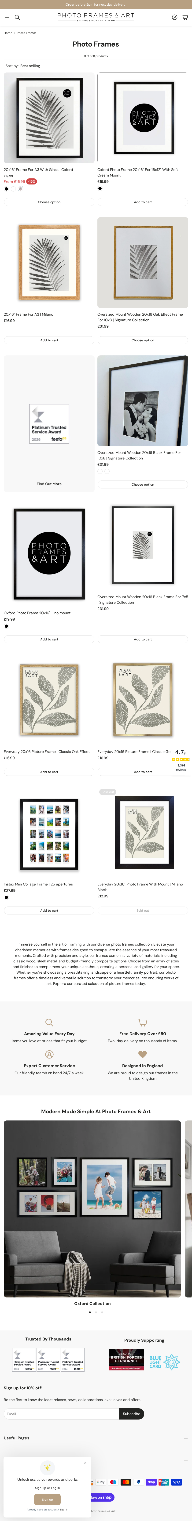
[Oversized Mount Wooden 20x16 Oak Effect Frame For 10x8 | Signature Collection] (142, 262)
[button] (7, 17)
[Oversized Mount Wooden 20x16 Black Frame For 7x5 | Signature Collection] (142, 545)
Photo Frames (27, 33)
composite (104, 961)
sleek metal (47, 961)
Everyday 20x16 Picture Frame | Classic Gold (135, 751)
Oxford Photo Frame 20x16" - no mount (37, 613)
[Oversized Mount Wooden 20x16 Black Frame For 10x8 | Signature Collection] (142, 400)
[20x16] (49, 117)
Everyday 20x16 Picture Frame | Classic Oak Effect (47, 751)
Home (8, 33)
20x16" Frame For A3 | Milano (28, 314)
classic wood (24, 961)
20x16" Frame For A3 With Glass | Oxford (38, 169)
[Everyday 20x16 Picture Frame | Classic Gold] (142, 699)
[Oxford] (92, 1208)
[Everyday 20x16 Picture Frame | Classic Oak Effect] (49, 699)
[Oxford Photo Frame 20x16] (142, 117)
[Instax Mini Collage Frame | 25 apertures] (49, 832)
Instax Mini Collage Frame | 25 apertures (38, 884)
